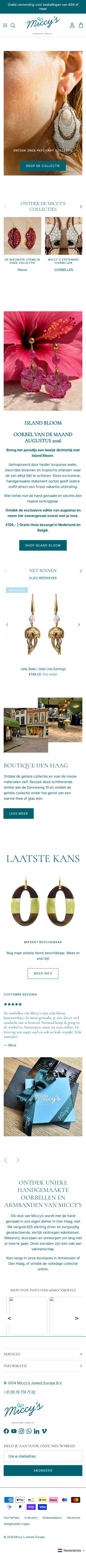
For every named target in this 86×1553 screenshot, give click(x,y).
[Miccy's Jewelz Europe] (43, 25)
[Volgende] (78, 624)
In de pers (31, 1517)
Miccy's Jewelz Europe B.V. (39, 1383)
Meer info (43, 973)
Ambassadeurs (52, 1517)
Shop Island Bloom (43, 545)
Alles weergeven (43, 577)
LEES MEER (18, 813)
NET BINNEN (43, 570)
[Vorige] (7, 624)
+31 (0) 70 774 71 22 (19, 1392)
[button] (71, 1550)
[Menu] (5, 25)
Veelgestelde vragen (17, 1524)
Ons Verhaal (11, 1517)
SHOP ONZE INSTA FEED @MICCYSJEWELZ (43, 1290)
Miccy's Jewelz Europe (29, 1537)
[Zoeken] (15, 25)
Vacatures (73, 1517)
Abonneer (43, 1470)
